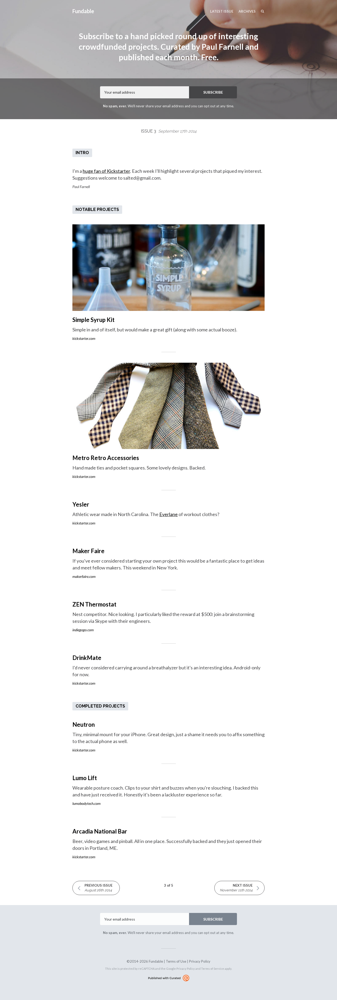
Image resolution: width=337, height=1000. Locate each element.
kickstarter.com (83, 338)
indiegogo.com (83, 630)
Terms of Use (176, 961)
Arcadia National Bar (99, 831)
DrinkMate (86, 657)
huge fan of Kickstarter (106, 171)
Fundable (83, 11)
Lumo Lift (84, 777)
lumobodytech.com (86, 803)
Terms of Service (212, 968)
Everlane (168, 514)
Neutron (83, 724)
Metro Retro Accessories (105, 457)
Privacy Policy (199, 961)
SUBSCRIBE (213, 92)
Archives (247, 11)
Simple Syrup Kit (93, 319)
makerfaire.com (84, 576)
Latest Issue (221, 11)
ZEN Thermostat (94, 604)
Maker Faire (88, 550)
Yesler (80, 504)
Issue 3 (168, 131)
